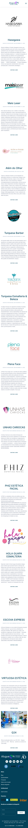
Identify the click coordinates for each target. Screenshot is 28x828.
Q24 (14, 732)
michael (11, 43)
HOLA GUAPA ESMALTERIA (14, 555)
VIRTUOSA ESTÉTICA (14, 678)
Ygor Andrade (13, 430)
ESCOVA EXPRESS (14, 619)
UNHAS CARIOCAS (14, 427)
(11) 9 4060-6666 (10, 825)
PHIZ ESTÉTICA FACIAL (14, 487)
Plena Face (14, 364)
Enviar (21, 812)
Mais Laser (14, 103)
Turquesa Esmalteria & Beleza (14, 298)
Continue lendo (14, 70)
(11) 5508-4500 (19, 825)
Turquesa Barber (14, 232)
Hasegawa (14, 39)
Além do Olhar (14, 168)
